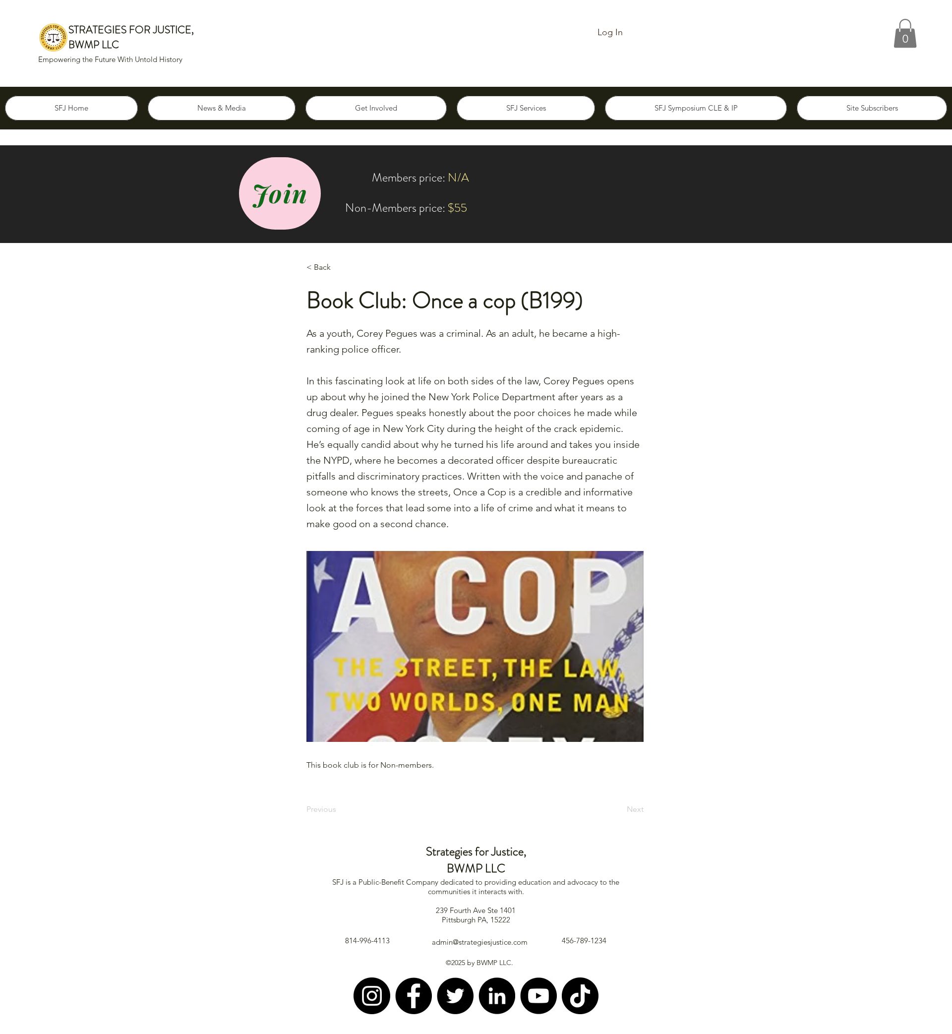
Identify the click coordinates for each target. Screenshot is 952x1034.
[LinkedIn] (496, 995)
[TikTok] (580, 995)
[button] (905, 33)
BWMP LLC (93, 44)
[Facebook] (413, 995)
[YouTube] (538, 995)
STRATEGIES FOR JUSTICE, (131, 29)
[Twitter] (455, 995)
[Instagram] (372, 995)
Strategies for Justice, (476, 851)
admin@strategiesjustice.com (480, 942)
